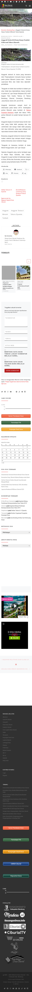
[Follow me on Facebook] (5, 2)
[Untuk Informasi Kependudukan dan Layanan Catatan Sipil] (13, 2)
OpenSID (14, 982)
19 (10, 455)
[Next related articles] (29, 261)
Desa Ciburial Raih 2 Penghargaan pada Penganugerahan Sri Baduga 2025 (13, 817)
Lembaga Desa (7, 742)
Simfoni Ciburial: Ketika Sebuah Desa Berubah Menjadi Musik (13, 481)
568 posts (8, 244)
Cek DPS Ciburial (7, 719)
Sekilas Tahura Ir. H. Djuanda (18, 510)
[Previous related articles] (24, 261)
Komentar (10, 318)
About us (5, 717)
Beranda (3, 30)
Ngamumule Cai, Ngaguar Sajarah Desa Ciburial (7, 200)
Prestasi (5, 745)
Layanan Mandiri (7, 740)
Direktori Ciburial (7, 727)
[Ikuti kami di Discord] (25, 2)
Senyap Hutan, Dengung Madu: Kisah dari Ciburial (15, 811)
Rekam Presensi (7, 750)
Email (8, 338)
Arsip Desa (5, 760)
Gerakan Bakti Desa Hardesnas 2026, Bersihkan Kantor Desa (14, 485)
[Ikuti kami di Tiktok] (19, 2)
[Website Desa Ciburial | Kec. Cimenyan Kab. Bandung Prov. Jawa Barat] (7, 5)
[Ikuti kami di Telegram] (16, 2)
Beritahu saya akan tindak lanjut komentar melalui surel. (16, 354)
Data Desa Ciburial (7, 724)
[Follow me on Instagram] (7, 2)
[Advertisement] (16, 567)
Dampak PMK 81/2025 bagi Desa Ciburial (13, 808)
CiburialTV (5, 722)
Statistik (5, 758)
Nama (8, 331)
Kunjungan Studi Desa (8, 737)
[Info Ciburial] (22, 2)
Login (4, 773)
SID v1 (4, 753)
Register (5, 775)
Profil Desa (5, 747)
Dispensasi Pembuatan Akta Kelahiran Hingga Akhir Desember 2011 (8, 285)
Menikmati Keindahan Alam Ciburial (12, 813)
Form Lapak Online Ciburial (10, 730)
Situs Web (9, 345)
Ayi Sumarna (8, 45)
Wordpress (21, 982)
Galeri (4, 732)
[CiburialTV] (11, 2)
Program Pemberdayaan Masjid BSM (23, 285)
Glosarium (5, 735)
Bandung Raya (11, 30)
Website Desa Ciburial (18, 975)
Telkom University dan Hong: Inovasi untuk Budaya (15, 806)
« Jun (2, 463)
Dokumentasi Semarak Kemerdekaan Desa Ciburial (15, 474)
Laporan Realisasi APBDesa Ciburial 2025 (12, 489)
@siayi (17, 984)
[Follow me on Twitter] (2, 2)
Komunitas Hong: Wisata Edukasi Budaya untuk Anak (15, 477)
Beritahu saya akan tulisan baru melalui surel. (14, 364)
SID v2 (4, 755)
